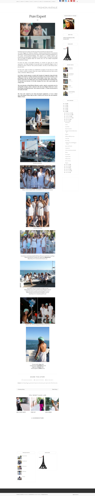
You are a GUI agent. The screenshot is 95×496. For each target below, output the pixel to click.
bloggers (27, 383)
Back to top (75, 494)
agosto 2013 (67, 119)
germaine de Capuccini (34, 383)
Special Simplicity (72, 91)
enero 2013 (67, 172)
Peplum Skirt (68, 156)
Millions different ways (69, 136)
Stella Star (24, 471)
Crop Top (67, 138)
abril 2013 (67, 167)
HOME (17, 1)
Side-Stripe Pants (21, 412)
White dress (53, 383)
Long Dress (67, 148)
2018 (65, 103)
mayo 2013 (67, 166)
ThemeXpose (26, 494)
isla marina (41, 383)
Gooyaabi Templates (37, 494)
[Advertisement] (68, 183)
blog (24, 383)
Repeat (66, 162)
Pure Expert (67, 154)
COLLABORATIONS (46, 1)
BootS (70, 85)
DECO (31, 1)
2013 (65, 111)
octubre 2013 (67, 116)
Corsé (66, 124)
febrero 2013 (67, 170)
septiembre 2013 (68, 117)
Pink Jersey (71, 67)
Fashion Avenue (47, 7)
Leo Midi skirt (71, 73)
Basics (66, 152)
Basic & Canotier (68, 128)
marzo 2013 (67, 169)
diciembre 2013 (68, 113)
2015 (65, 108)
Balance (66, 134)
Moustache (67, 122)
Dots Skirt (67, 126)
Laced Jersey (24, 461)
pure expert (46, 383)
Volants (23, 476)
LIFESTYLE (36, 1)
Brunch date (24, 455)
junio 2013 (67, 164)
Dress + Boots (68, 160)
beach (22, 383)
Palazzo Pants (67, 158)
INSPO (40, 1)
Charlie (27, 189)
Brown (70, 79)
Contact (22, 1)
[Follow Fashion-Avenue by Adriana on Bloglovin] (67, 59)
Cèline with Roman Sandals (70, 150)
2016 (65, 106)
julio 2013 (67, 121)
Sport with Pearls (68, 146)
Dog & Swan (48, 412)
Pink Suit (33, 412)
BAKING (27, 1)
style (49, 383)
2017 (65, 105)
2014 (65, 109)
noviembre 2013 (68, 114)
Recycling (67, 140)
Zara (56, 383)
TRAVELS (53, 1)
